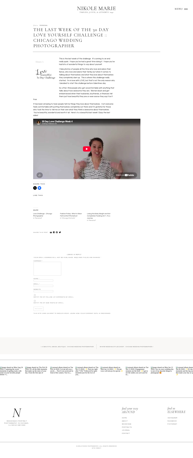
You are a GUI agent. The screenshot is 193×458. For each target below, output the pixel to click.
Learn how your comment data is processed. (90, 313)
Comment (38, 261)
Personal (44, 25)
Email (37, 284)
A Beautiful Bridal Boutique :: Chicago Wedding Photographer (68, 346)
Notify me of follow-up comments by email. (54, 297)
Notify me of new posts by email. (49, 302)
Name (37, 278)
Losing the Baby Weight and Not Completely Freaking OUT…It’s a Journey (98, 216)
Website (37, 289)
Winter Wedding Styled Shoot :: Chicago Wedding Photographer (126, 346)
